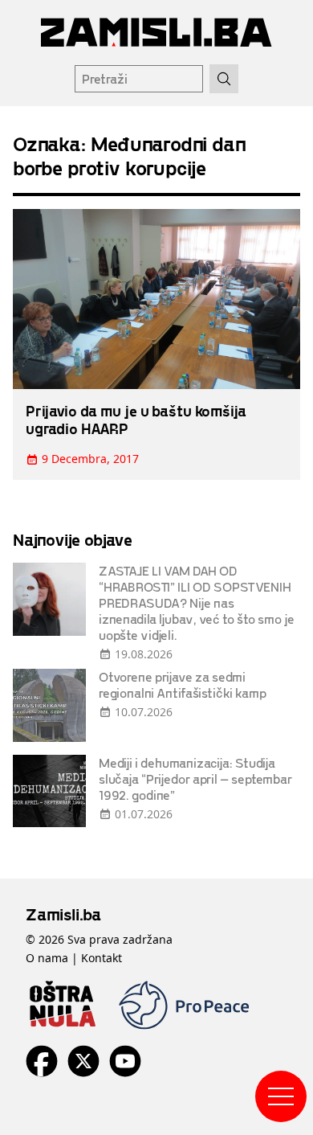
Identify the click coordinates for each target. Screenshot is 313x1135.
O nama (47, 957)
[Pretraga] (223, 78)
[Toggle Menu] (281, 1096)
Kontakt (101, 957)
